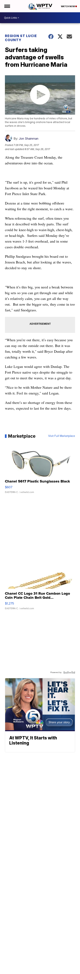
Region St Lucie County (21, 38)
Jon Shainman (28, 138)
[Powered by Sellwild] (69, 672)
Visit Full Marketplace (61, 436)
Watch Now (68, 6)
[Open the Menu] (7, 6)
